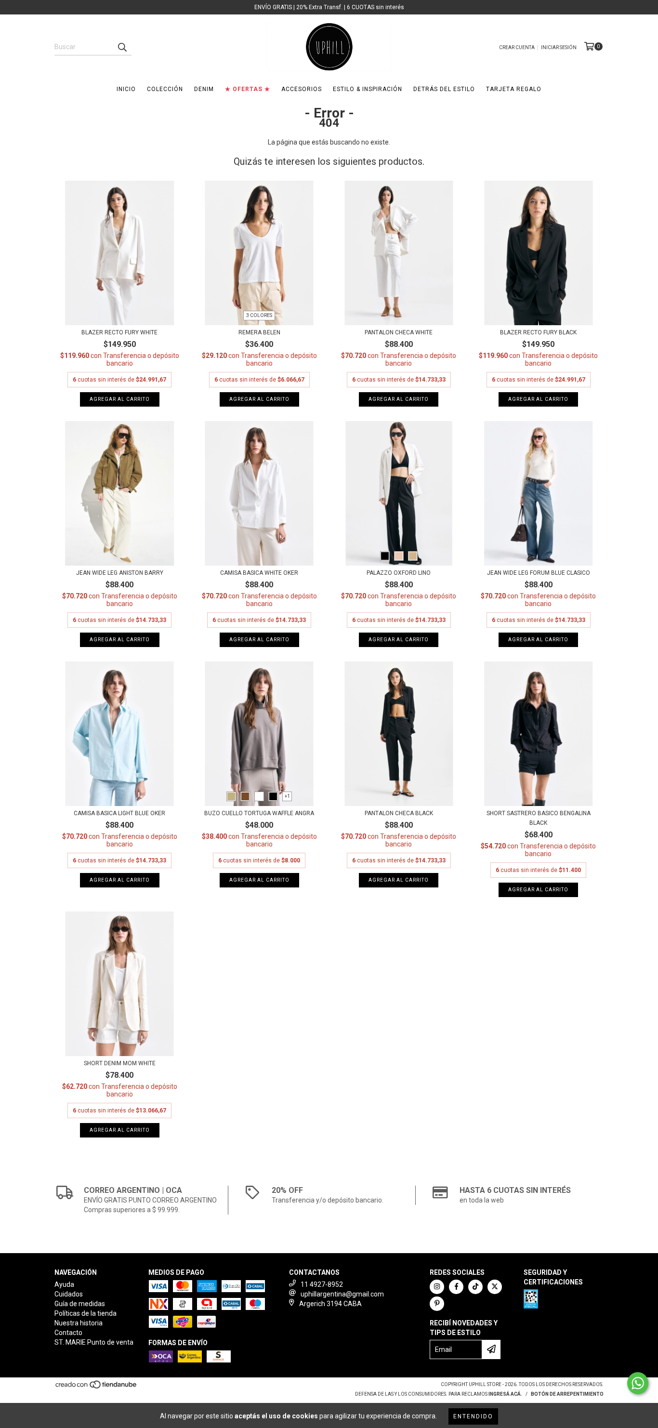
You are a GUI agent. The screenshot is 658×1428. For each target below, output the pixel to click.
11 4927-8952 (322, 1284)
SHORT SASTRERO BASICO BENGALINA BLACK (539, 818)
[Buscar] (122, 46)
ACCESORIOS (301, 89)
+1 (287, 796)
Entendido (473, 1416)
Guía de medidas (79, 1304)
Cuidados (68, 1294)
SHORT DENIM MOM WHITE (120, 1063)
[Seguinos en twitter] (494, 1287)
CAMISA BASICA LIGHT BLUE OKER (119, 813)
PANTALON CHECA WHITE (399, 332)
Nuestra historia (78, 1323)
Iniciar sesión (559, 47)
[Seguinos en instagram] (437, 1287)
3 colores (259, 315)
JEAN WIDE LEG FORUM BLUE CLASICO (538, 572)
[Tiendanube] (96, 1387)
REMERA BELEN (259, 332)
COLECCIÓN (165, 89)
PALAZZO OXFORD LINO (399, 572)
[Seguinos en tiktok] (475, 1287)
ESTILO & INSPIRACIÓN (367, 89)
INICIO (126, 89)
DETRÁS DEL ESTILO (444, 89)
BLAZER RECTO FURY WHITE (119, 332)
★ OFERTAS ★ (247, 89)
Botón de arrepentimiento (567, 1394)
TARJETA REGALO (513, 89)
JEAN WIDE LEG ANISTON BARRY (119, 572)
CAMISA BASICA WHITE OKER (259, 572)
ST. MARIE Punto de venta (93, 1342)
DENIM (204, 89)
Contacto (68, 1332)
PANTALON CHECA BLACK (399, 813)
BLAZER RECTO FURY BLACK (538, 332)
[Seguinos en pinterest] (437, 1303)
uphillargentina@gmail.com (342, 1294)
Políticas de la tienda (85, 1313)
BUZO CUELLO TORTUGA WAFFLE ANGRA (259, 813)
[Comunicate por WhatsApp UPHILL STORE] (637, 1383)
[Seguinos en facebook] (456, 1287)
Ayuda (64, 1284)
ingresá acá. (505, 1394)
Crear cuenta (517, 47)
